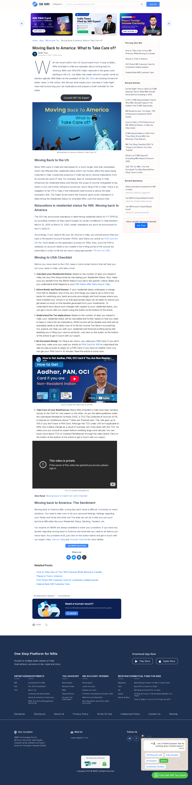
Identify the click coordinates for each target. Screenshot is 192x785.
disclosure (39, 714)
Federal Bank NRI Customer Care (140, 72)
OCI (16, 690)
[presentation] (22, 23)
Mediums (122, 683)
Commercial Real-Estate (39, 694)
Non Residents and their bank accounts (95, 702)
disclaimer (19, 714)
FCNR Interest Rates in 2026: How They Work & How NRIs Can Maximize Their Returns (140, 136)
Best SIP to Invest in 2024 (145, 686)
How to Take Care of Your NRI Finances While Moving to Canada (140, 52)
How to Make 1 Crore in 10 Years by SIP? (152, 699)
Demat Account (89, 690)
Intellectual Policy (130, 714)
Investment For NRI (36, 683)
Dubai (120, 694)
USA (120, 686)
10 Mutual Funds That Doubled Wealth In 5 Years (153, 695)
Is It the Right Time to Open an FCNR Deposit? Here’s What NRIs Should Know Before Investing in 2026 (141, 92)
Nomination (87, 683)
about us (59, 714)
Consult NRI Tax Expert (76, 97)
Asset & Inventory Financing (41, 697)
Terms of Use (104, 714)
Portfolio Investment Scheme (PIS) (97, 694)
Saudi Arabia (124, 697)
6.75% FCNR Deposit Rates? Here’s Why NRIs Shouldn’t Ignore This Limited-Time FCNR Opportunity (141, 103)
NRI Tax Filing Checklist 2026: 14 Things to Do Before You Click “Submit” (139, 147)
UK (119, 690)
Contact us (155, 714)
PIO (15, 686)
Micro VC (32, 690)
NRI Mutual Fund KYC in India (147, 690)
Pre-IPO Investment (37, 686)
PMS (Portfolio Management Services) (40, 702)
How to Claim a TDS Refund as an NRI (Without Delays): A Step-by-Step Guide (140, 125)
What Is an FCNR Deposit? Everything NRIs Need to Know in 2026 (140, 158)
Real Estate (67, 683)
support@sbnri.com (79, 738)
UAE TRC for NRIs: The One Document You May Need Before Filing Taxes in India (140, 169)
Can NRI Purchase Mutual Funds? (140, 199)
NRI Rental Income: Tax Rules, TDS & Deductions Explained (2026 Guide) (140, 114)
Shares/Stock (68, 694)
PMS (64, 690)
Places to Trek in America (136, 59)
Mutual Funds (68, 686)
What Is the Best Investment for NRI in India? (141, 190)
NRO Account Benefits (92, 697)
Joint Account (88, 686)
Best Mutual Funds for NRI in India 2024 (152, 683)
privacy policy (80, 714)
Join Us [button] (153, 4)
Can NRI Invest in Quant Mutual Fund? (139, 209)
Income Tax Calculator (67, 698)
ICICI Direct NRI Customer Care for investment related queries (140, 65)
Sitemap (173, 714)
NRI (15, 683)
